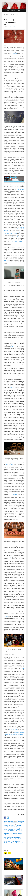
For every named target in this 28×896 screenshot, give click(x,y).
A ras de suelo (20, 189)
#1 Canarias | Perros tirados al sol (10, 22)
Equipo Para (14, 494)
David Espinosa (17, 829)
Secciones (13, 10)
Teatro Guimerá (9, 464)
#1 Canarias (10, 820)
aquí (11, 387)
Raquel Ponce (13, 233)
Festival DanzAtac (13, 729)
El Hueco (14, 830)
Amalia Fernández (14, 822)
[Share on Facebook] (5, 818)
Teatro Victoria (21, 378)
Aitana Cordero (7, 822)
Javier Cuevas (7, 834)
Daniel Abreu (10, 829)
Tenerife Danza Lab (12, 842)
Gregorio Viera (21, 232)
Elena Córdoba (19, 830)
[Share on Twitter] (8, 818)
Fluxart (5, 260)
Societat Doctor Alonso (18, 838)
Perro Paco (6, 10)
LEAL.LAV (8, 546)
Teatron (18, 10)
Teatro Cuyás (17, 345)
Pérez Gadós (13, 346)
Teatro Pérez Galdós (13, 841)
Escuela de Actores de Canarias (16, 832)
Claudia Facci (14, 828)
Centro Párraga (7, 557)
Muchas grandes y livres (18, 820)
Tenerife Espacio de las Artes (13, 236)
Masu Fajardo (17, 836)
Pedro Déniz (6, 233)
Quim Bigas (9, 837)
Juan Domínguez (14, 834)
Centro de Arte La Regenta (15, 825)
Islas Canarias (18, 833)
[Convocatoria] (13, 871)
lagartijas (15, 53)
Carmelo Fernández (11, 824)
